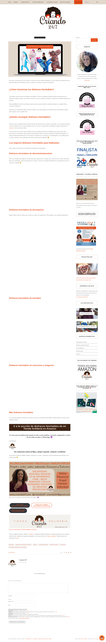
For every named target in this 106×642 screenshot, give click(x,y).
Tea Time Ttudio (83, 638)
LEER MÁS (87, 80)
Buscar (78, 37)
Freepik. (31, 534)
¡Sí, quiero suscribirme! (82, 297)
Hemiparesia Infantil (81, 342)
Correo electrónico (11, 600)
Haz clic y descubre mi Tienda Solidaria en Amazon (23, 529)
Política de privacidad (24, 618)
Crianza (16, 2)
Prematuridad (79, 351)
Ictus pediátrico (80, 348)
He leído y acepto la (20, 618)
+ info (27, 610)
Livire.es (96, 638)
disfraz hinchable (43, 544)
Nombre (10, 595)
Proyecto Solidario (65, 2)
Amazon (11, 128)
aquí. (17, 538)
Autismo (78, 354)
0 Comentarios (11, 552)
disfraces (11, 544)
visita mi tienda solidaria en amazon (41, 505)
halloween (62, 544)
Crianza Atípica (25, 2)
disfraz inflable (54, 544)
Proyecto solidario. (51, 536)
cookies (50, 638)
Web (9, 605)
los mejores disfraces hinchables (17, 547)
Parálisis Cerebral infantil (82, 345)
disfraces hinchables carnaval (23, 544)
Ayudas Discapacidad (38, 2)
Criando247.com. (28, 638)
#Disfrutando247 (39, 37)
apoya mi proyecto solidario (20, 505)
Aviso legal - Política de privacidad (40, 638)
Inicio (9, 2)
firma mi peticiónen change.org (18, 510)
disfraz (35, 544)
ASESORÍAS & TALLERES (52, 2)
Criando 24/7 (23, 560)
